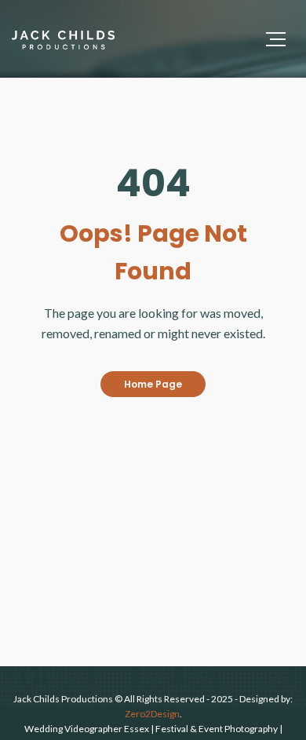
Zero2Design (152, 714)
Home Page (153, 384)
